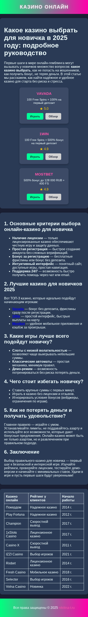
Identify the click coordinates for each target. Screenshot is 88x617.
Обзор (53, 116)
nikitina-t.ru (67, 607)
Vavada (18, 309)
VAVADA (44, 94)
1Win (16, 316)
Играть (35, 116)
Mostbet (18, 323)
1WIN (44, 134)
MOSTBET (44, 174)
